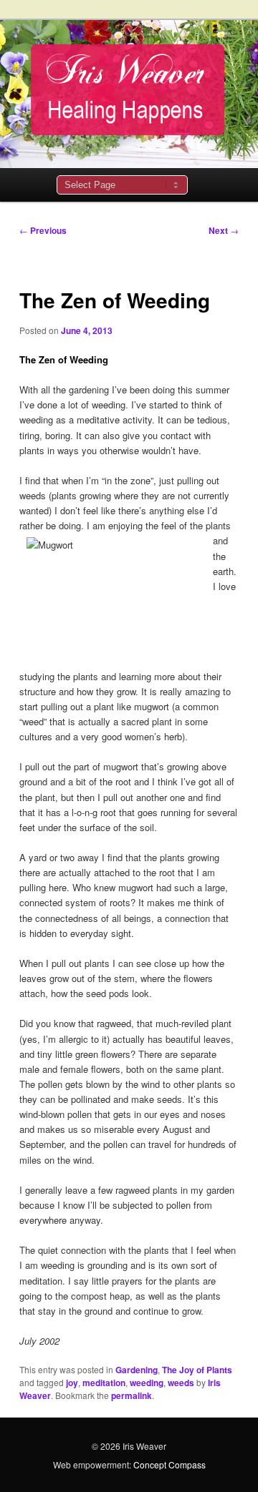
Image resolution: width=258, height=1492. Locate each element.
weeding (146, 1382)
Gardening (136, 1369)
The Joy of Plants (197, 1369)
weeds (181, 1382)
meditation (103, 1382)
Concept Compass (169, 1464)
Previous (43, 230)
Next (224, 230)
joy (72, 1382)
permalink (131, 1395)
